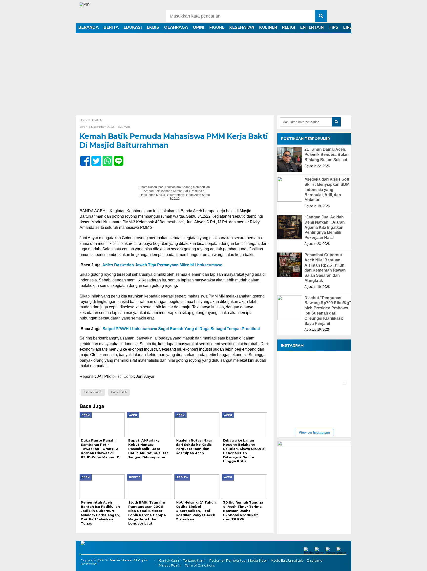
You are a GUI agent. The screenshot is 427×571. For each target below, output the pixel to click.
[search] (321, 16)
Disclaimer (315, 560)
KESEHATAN (241, 27)
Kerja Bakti (119, 392)
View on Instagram (314, 432)
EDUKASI (133, 27)
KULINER (268, 27)
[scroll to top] (409, 563)
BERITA (111, 27)
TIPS (333, 27)
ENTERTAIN (312, 27)
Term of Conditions (200, 565)
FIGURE (216, 27)
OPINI (198, 27)
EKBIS (153, 27)
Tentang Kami (194, 560)
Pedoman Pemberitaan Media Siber (238, 560)
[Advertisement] (213, 77)
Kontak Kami (169, 560)
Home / (85, 120)
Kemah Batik (93, 392)
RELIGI (288, 27)
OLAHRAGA (176, 27)
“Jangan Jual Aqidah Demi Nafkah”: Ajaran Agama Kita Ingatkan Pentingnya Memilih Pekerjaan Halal (324, 227)
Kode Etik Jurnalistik (287, 560)
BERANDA (88, 27)
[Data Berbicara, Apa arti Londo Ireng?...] (314, 364)
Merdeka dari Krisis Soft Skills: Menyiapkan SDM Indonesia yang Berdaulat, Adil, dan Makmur (326, 189)
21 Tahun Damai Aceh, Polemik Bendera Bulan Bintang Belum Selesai (326, 154)
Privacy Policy (170, 565)
